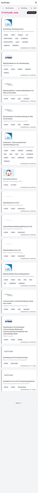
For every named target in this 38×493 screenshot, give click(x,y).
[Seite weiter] (33, 403)
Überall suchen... (10, 8)
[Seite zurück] (5, 403)
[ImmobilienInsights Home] (5, 2)
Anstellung (24, 8)
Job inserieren (31, 12)
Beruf (35, 8)
